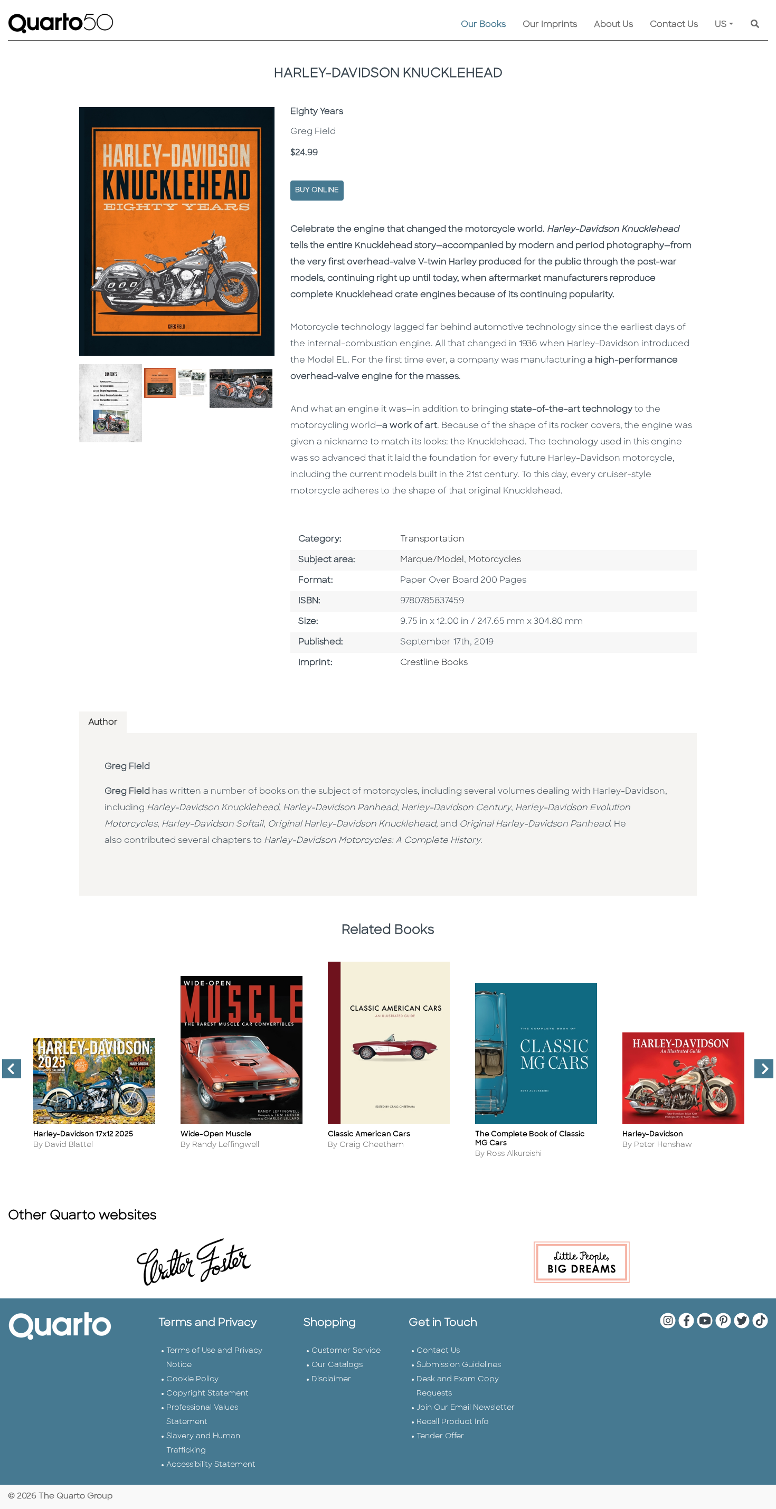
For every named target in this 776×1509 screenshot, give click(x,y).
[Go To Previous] (7, 1073)
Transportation (432, 539)
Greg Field (127, 767)
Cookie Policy (192, 1379)
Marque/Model (432, 560)
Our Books (483, 25)
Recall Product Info (453, 1422)
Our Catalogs (337, 1365)
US (721, 25)
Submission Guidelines (459, 1365)
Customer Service (346, 1351)
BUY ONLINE (317, 190)
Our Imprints (550, 25)
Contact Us (674, 25)
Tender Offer (440, 1436)
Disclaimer (331, 1379)
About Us (613, 25)
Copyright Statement (207, 1394)
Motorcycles (494, 560)
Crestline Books (434, 663)
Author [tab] (103, 722)
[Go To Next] (759, 1073)
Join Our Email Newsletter (466, 1408)
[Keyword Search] (755, 25)
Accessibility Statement (210, 1465)
